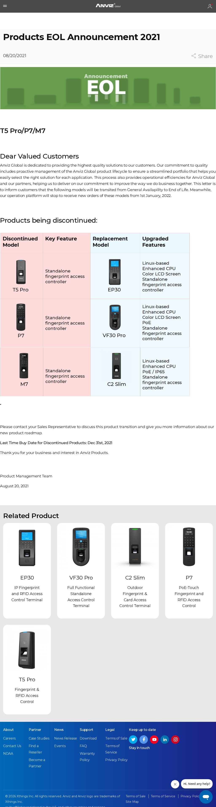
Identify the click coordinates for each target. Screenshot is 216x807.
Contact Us (12, 746)
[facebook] (143, 739)
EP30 (27, 577)
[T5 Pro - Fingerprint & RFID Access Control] (27, 648)
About (8, 730)
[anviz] (108, 6)
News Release (65, 738)
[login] (210, 6)
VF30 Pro (81, 577)
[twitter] (133, 739)
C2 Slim (135, 577)
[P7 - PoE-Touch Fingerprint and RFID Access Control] (189, 547)
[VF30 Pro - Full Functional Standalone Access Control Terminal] (81, 547)
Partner (35, 730)
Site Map (132, 802)
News (59, 730)
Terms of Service (163, 796)
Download (88, 738)
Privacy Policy (116, 760)
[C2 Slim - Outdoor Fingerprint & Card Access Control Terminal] (135, 547)
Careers (9, 738)
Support (86, 730)
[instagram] (175, 739)
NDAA (8, 754)
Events (59, 746)
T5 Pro (27, 679)
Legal (110, 730)
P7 (189, 577)
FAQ (83, 746)
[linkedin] (165, 739)
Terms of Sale (116, 738)
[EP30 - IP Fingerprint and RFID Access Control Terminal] (27, 547)
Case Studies (39, 738)
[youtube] (154, 739)
